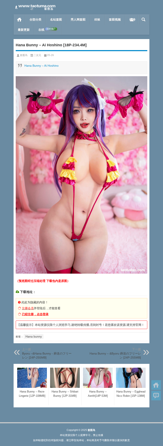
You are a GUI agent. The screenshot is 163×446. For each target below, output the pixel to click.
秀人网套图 (78, 19)
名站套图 (56, 19)
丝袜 (97, 19)
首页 (19, 19)
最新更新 (24, 29)
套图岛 (24, 55)
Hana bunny (33, 336)
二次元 (37, 55)
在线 (47, 30)
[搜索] (143, 19)
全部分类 (35, 19)
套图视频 (115, 19)
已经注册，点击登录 (35, 314)
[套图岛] (35, 5)
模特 (132, 19)
